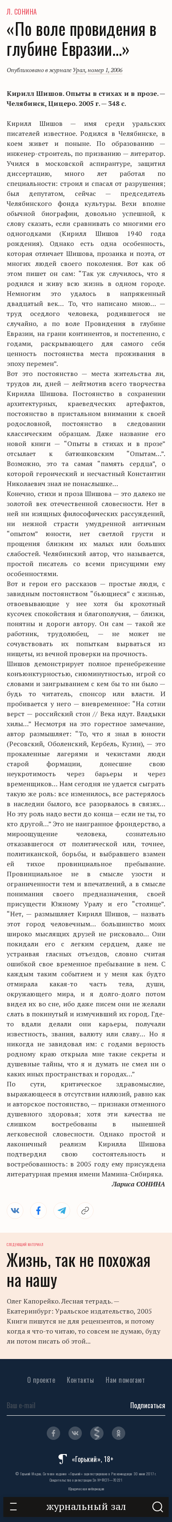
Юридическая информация (86, 1489)
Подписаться (147, 1405)
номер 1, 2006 (105, 70)
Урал (79, 70)
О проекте (41, 1380)
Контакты (80, 1380)
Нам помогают (125, 1380)
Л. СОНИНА (22, 12)
